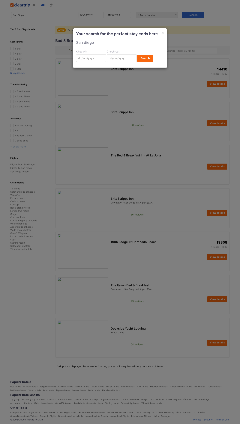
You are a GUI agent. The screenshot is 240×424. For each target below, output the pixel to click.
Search (145, 58)
